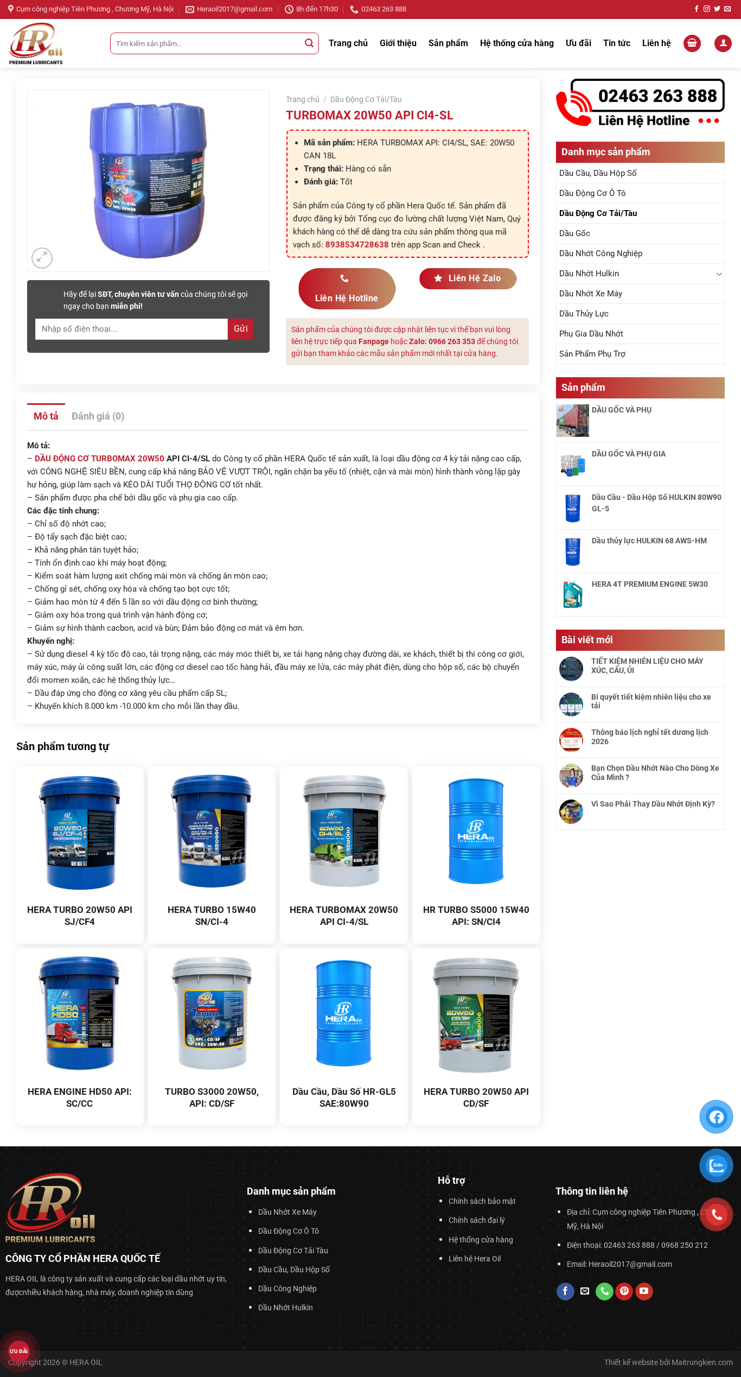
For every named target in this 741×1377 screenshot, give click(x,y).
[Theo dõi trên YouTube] (644, 1292)
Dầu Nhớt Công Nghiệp (600, 253)
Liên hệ (656, 43)
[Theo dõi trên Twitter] (717, 9)
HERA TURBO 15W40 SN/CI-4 (212, 915)
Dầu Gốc (574, 233)
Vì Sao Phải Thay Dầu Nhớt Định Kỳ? (653, 803)
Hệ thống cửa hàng (517, 43)
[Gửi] (309, 43)
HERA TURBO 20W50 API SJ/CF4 (79, 915)
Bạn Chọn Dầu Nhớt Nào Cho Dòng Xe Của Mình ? (655, 773)
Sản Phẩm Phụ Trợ (592, 354)
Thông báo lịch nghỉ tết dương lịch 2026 (649, 737)
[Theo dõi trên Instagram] (707, 9)
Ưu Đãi (19, 1351)
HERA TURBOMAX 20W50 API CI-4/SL (344, 915)
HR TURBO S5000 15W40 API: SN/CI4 (476, 915)
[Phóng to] (42, 258)
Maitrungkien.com (702, 1362)
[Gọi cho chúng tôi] (605, 1292)
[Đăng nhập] (723, 44)
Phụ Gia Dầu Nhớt (591, 334)
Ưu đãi (578, 43)
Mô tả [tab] (46, 416)
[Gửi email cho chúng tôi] (727, 9)
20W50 (151, 459)
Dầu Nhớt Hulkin (589, 273)
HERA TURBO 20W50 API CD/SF (476, 1097)
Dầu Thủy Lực (584, 314)
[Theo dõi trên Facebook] (696, 9)
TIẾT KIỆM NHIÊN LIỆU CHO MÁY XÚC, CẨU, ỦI (647, 666)
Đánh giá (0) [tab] (98, 416)
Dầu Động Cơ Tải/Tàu (598, 213)
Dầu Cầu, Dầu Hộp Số (598, 173)
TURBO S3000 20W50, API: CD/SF (212, 1097)
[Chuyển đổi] (720, 273)
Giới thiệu (398, 43)
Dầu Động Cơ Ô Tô (592, 193)
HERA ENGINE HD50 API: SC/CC (80, 1097)
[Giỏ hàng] (692, 44)
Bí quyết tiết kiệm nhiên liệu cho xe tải (651, 701)
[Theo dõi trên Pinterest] (624, 1292)
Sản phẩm (448, 43)
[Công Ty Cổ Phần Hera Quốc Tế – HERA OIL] (51, 43)
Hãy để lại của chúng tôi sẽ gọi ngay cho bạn (155, 300)
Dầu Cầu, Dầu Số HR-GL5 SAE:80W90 (344, 1097)
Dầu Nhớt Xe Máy (590, 294)
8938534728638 (356, 244)
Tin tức (616, 43)
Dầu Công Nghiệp (287, 1288)
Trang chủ (348, 43)
